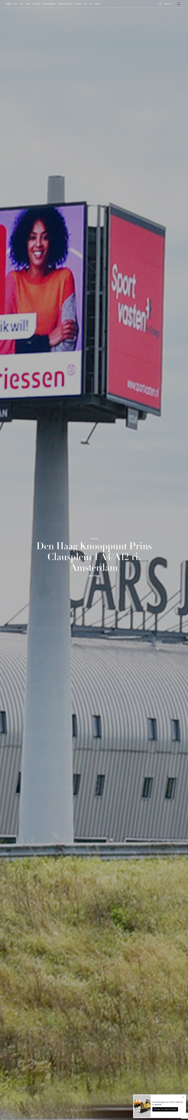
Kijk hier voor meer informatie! (165, 1109)
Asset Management (49, 4)
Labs (21, 4)
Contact (97, 4)
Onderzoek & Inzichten (65, 4)
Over (90, 4)
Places (15, 4)
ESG (85, 4)
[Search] (160, 4)
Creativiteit (78, 4)
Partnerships (36, 4)
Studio (28, 4)
